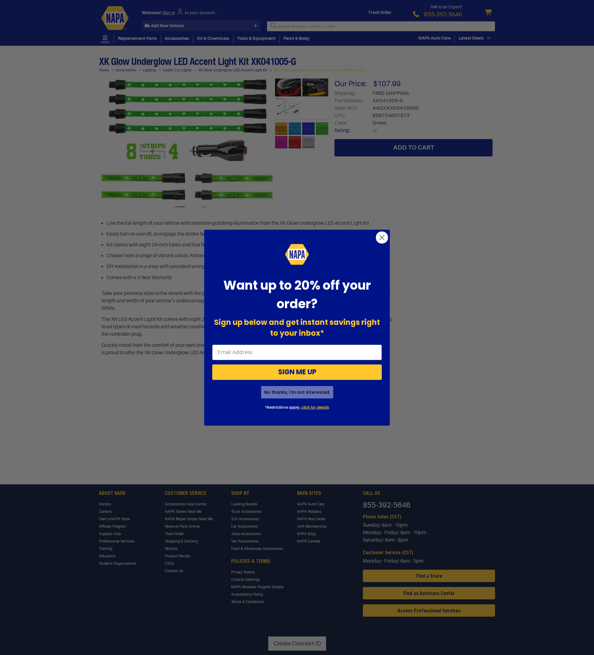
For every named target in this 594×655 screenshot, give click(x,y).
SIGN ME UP (297, 372)
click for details (315, 407)
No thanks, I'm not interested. (297, 392)
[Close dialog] (382, 237)
